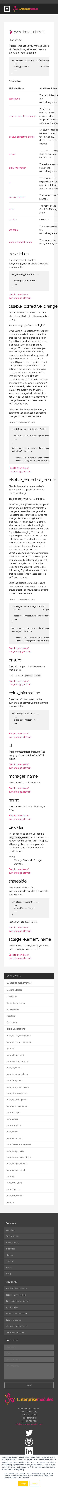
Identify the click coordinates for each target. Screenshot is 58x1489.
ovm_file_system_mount (18, 1087)
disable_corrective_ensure (22, 137)
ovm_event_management (18, 1061)
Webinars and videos (16, 1332)
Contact (9, 1255)
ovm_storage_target (16, 1170)
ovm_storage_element (17, 1163)
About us (10, 1230)
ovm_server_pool (15, 1138)
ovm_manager (13, 1112)
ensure (12, 154)
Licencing (10, 1249)
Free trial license (13, 1320)
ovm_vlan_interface (15, 1195)
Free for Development (16, 1295)
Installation (11, 1016)
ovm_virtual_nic (14, 1189)
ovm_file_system (14, 1080)
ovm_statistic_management (19, 1144)
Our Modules (12, 1307)
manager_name (16, 197)
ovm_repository (14, 1125)
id (9, 183)
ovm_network (13, 1119)
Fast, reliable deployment (17, 1301)
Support (9, 1261)
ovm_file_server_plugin (17, 1074)
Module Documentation (16, 1313)
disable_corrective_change (22, 116)
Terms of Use (12, 1236)
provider (13, 219)
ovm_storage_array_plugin (19, 1157)
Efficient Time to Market (16, 1288)
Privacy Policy (12, 1242)
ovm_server (12, 1131)
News (9, 1267)
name (11, 209)
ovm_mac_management (17, 1106)
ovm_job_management (17, 1093)
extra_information (17, 168)
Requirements (13, 1009)
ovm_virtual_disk (14, 1183)
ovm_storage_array (15, 1151)
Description (12, 996)
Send (29, 1385)
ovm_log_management (17, 1099)
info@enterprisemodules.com (29, 1424)
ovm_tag (10, 1176)
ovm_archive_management (19, 1036)
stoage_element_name (20, 242)
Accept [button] (23, 1483)
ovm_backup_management (19, 1042)
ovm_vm (10, 1202)
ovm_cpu (11, 1048)
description (14, 98)
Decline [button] (34, 1483)
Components (12, 1022)
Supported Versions (16, 1003)
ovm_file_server (14, 1067)
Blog (8, 1274)
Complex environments (17, 1326)
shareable (13, 230)
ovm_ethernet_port (15, 1055)
